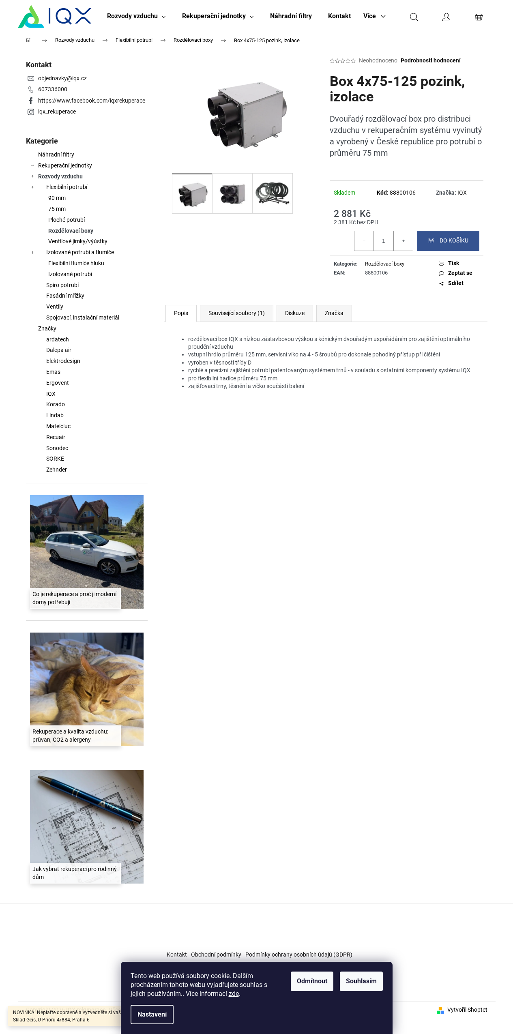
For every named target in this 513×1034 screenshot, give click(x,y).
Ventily (54, 306)
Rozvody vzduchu (60, 176)
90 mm (57, 198)
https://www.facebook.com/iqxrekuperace (91, 100)
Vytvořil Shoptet (467, 1009)
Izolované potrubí (70, 274)
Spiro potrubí (62, 285)
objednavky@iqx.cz (62, 78)
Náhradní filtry (56, 154)
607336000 (52, 89)
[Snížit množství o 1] (364, 241)
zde (234, 994)
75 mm (57, 209)
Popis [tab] (181, 313)
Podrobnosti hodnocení (431, 60)
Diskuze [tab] (295, 313)
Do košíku (454, 240)
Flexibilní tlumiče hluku (76, 263)
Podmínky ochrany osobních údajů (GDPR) (298, 954)
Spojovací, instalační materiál (82, 317)
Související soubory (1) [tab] (236, 313)
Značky (47, 328)
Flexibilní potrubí (66, 187)
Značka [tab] (334, 313)
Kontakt (177, 954)
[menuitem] (136, 16)
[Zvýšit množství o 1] (403, 241)
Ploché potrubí (66, 220)
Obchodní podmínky (216, 954)
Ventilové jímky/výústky (77, 241)
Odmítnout (312, 981)
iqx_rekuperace (57, 111)
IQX (462, 192)
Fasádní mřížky (65, 295)
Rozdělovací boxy (70, 230)
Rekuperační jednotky (65, 165)
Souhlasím (361, 981)
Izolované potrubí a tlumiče (80, 252)
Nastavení (152, 1014)
